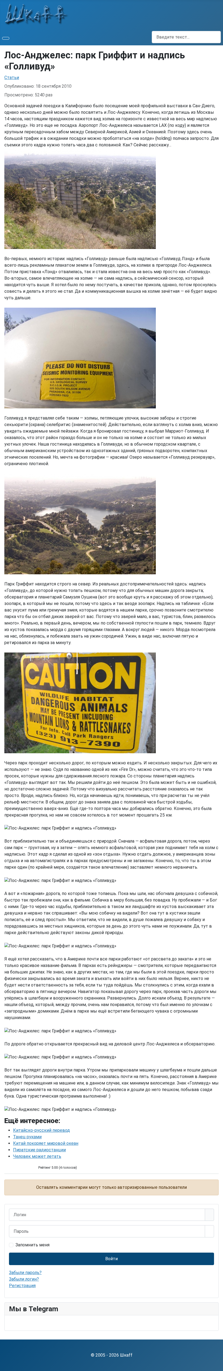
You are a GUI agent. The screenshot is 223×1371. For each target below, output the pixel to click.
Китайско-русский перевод (41, 1130)
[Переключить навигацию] (5, 38)
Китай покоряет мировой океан (45, 1143)
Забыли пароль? (25, 1272)
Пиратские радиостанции (39, 1149)
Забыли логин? (24, 1279)
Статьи (11, 77)
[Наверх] (216, 1364)
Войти (111, 1258)
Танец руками (27, 1136)
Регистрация (22, 1285)
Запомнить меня (32, 1244)
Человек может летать (37, 1156)
